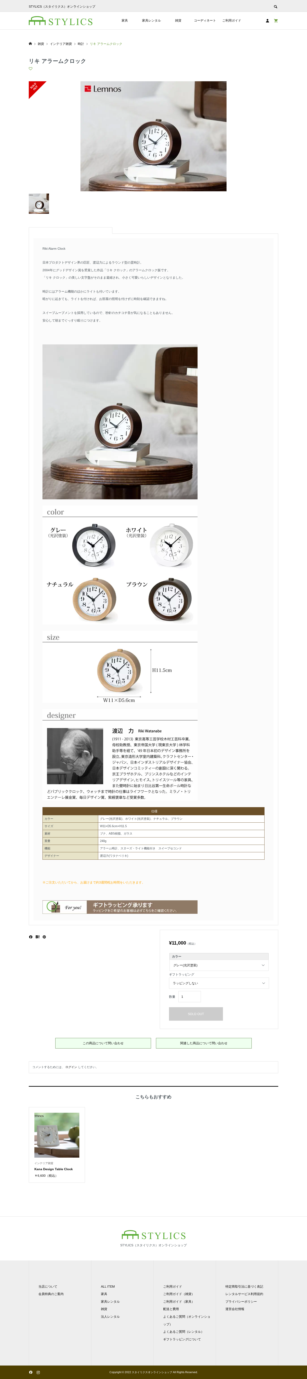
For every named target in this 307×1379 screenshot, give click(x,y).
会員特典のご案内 (51, 1294)
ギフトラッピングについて (182, 1339)
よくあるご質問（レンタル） (183, 1331)
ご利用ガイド (231, 20)
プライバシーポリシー (241, 1301)
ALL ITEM (108, 1286)
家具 (125, 20)
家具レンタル (151, 20)
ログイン (71, 1067)
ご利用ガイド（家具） (179, 1301)
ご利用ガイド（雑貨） (179, 1294)
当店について (47, 1286)
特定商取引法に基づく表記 (244, 1286)
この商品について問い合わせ (103, 1043)
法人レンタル (110, 1316)
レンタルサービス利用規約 (244, 1294)
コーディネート (205, 20)
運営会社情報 (234, 1309)
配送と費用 (171, 1309)
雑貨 (178, 20)
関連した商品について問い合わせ (203, 1043)
